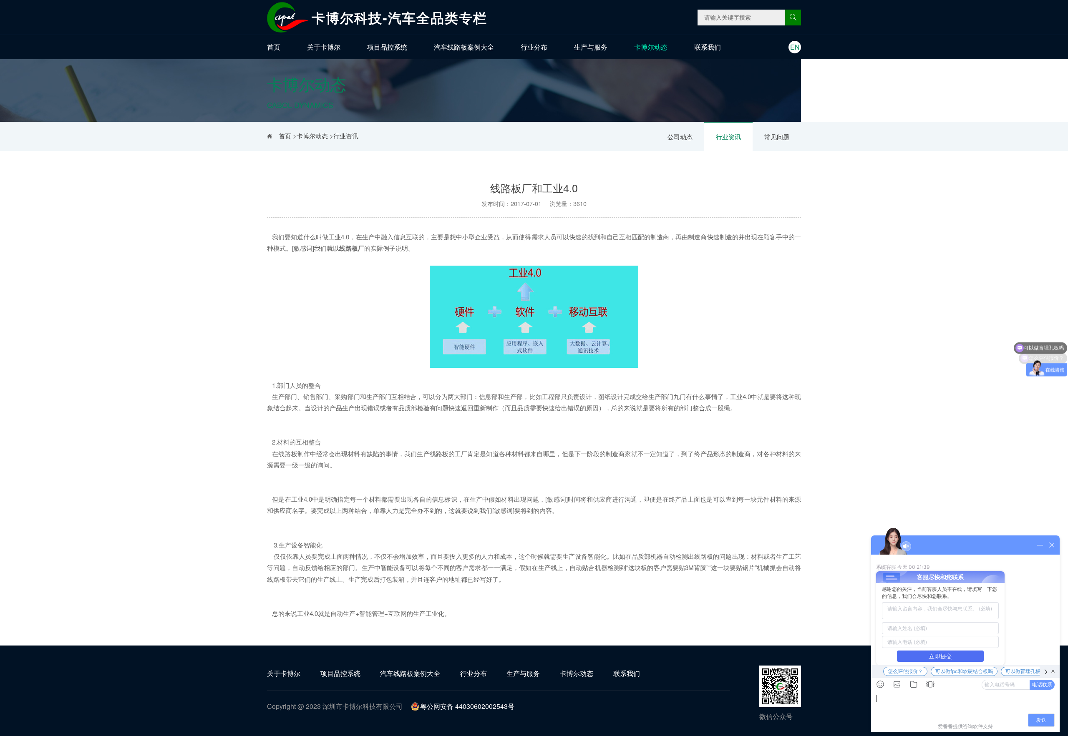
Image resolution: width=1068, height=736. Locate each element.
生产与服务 (590, 47)
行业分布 (534, 47)
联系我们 (707, 47)
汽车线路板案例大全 (464, 47)
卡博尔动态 (651, 47)
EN (795, 47)
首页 (273, 47)
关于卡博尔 (323, 47)
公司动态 (680, 136)
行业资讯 (728, 136)
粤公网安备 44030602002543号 (467, 706)
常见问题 (776, 136)
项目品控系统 (387, 47)
